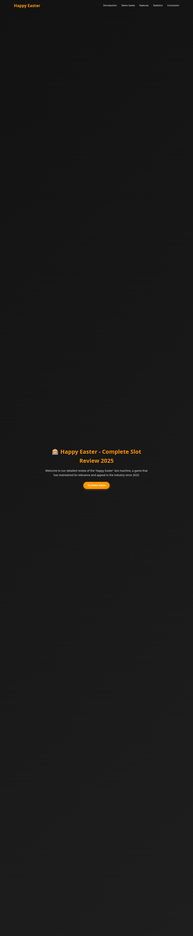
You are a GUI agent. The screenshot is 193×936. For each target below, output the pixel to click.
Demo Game (128, 5)
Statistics (158, 5)
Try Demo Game (96, 485)
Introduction (110, 5)
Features (144, 5)
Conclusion (173, 5)
